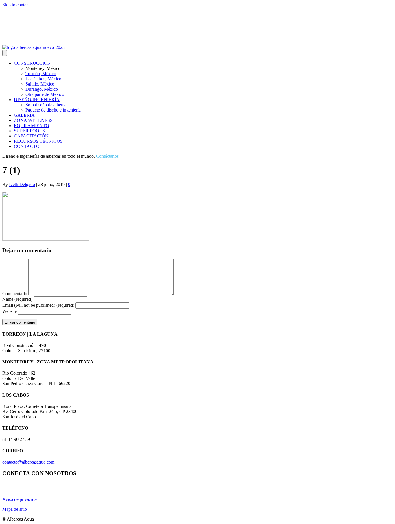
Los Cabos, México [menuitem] (43, 78)
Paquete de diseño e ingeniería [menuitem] (53, 109)
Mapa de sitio (14, 509)
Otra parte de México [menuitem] (44, 94)
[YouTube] (12, 41)
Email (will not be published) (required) (38, 305)
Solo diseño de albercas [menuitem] (46, 104)
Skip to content (16, 4)
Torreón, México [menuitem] (40, 73)
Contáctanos (107, 156)
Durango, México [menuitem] (41, 89)
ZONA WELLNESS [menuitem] (33, 120)
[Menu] (4, 53)
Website (9, 311)
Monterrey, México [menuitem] (42, 68)
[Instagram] (5, 41)
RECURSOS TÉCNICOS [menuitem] (38, 141)
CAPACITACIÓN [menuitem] (31, 135)
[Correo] (26, 41)
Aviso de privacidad (20, 499)
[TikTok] (33, 41)
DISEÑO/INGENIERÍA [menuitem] (37, 99)
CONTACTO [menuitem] (27, 146)
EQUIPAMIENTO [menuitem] (31, 125)
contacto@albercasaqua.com (28, 462)
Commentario (14, 293)
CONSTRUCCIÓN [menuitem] (32, 63)
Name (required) (17, 299)
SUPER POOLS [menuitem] (29, 130)
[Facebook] (19, 41)
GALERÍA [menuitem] (24, 115)
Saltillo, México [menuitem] (39, 83)
